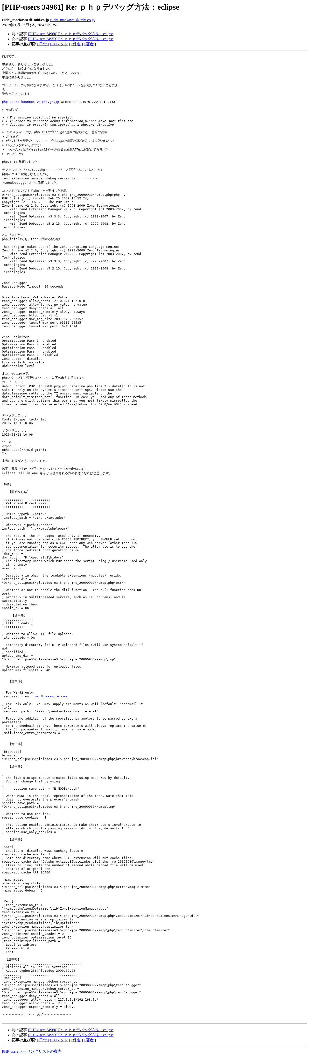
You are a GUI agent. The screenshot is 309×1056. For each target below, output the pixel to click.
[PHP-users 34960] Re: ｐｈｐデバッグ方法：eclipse (70, 34)
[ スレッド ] (60, 44)
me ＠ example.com (51, 696)
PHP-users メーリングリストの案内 (32, 1051)
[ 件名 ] (77, 44)
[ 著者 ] (90, 44)
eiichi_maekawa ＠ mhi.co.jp (72, 20)
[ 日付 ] (43, 44)
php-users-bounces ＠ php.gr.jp (30, 102)
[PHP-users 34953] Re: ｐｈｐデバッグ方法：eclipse (70, 39)
